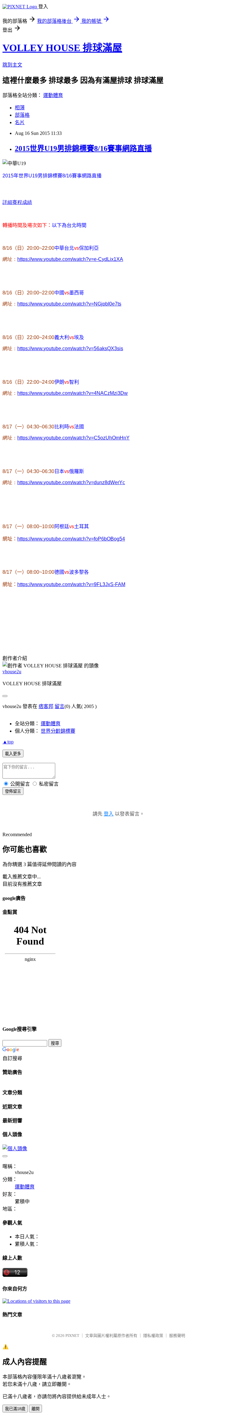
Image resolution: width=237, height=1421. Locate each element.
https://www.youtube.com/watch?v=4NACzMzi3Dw (72, 393)
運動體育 (53, 95)
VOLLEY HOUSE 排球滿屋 (62, 47)
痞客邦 (46, 706)
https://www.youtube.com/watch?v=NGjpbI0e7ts (69, 303)
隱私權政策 (153, 1335)
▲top (8, 741)
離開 (35, 1409)
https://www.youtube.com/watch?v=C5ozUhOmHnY (73, 437)
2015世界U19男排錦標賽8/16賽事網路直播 (83, 148)
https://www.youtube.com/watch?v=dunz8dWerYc (71, 482)
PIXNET (72, 1335)
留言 (59, 706)
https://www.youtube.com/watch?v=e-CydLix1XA (70, 259)
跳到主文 (12, 64)
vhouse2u (11, 671)
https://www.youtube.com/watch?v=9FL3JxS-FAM (71, 584)
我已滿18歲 (15, 1409)
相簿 (20, 107)
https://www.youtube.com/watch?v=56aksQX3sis (70, 348)
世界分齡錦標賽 (58, 731)
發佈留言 (13, 791)
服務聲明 (177, 1335)
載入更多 (13, 753)
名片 (20, 122)
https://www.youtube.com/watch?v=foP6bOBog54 (71, 538)
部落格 (22, 115)
